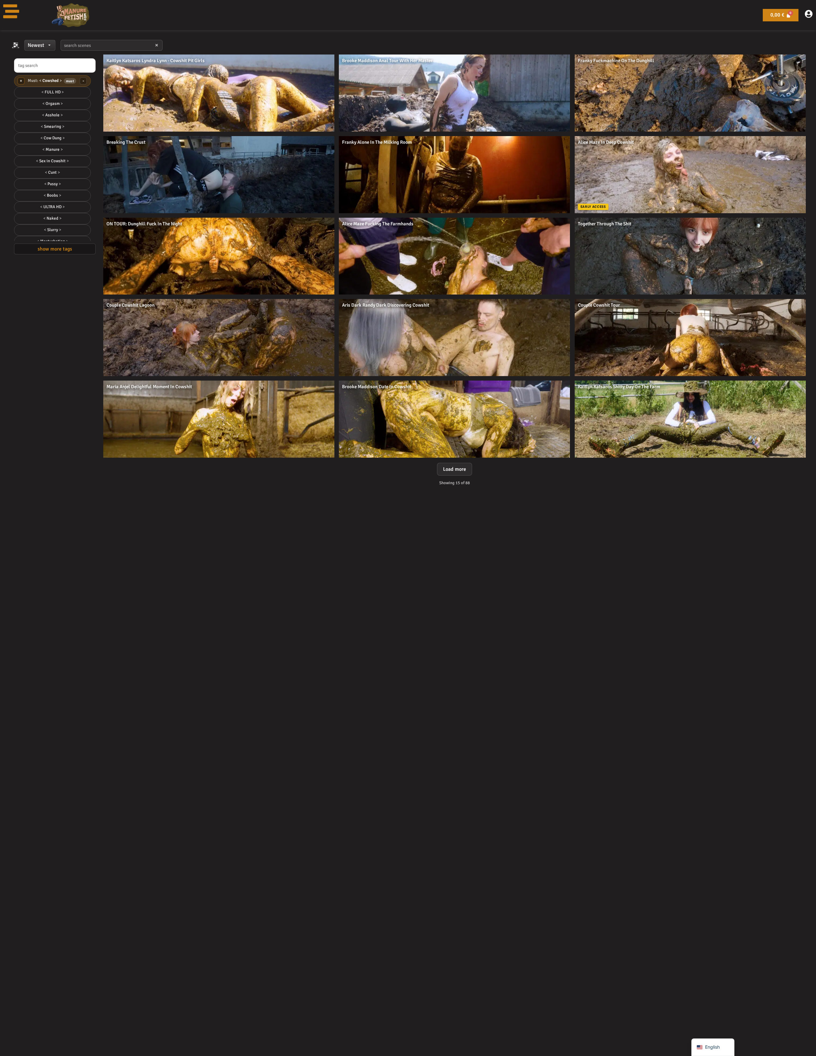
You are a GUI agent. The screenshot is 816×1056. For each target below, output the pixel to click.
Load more (454, 469)
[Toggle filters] (15, 45)
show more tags (55, 249)
